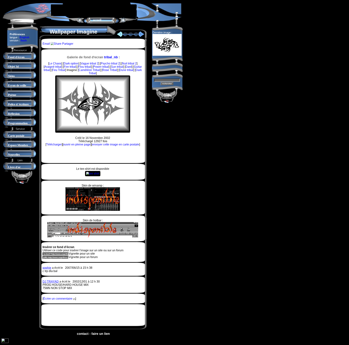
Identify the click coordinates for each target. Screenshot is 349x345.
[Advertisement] (93, 9)
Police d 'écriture (18, 104)
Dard (128, 66)
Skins (11, 76)
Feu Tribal (58, 70)
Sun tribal (117, 66)
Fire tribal (70, 66)
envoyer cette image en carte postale (115, 144)
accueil (97, 19)
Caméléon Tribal (89, 70)
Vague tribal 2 (90, 63)
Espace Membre (18, 145)
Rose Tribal (109, 70)
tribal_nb (111, 57)
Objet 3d (13, 66)
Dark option (71, 63)
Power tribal (101, 66)
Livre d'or (14, 167)
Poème (12, 94)
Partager (67, 43)
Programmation (18, 123)
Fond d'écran (16, 57)
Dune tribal (126, 70)
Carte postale (16, 135)
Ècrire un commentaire (57, 298)
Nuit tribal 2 (129, 63)
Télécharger (54, 144)
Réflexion (14, 113)
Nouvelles (14, 154)
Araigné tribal (53, 66)
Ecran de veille (17, 85)
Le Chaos (55, 63)
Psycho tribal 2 (110, 63)
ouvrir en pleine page (77, 144)
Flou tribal (84, 66)
